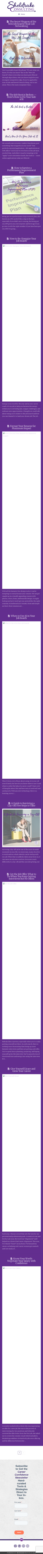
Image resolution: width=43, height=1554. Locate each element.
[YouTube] (23, 1545)
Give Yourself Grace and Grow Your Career (22, 1069)
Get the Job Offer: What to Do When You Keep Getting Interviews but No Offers (21, 876)
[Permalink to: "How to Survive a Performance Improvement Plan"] (21, 194)
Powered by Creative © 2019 (21, 1552)
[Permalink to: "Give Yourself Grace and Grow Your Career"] (21, 1153)
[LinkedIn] (19, 1545)
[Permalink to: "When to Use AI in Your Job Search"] (21, 700)
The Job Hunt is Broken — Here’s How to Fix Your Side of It (21, 97)
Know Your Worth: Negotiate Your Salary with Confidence (21, 1261)
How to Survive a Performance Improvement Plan (21, 170)
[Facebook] (15, 1545)
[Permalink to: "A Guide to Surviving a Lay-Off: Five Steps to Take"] (21, 828)
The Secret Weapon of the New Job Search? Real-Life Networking (22, 24)
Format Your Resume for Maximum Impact (23, 427)
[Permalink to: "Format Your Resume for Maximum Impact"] (21, 510)
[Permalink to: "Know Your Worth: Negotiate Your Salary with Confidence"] (21, 1345)
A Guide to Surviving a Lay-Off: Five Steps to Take (21, 804)
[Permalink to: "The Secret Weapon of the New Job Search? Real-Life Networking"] (21, 48)
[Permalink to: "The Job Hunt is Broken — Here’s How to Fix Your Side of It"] (21, 121)
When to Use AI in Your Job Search (23, 617)
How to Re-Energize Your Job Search (23, 239)
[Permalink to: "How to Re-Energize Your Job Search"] (21, 323)
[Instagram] (27, 1545)
